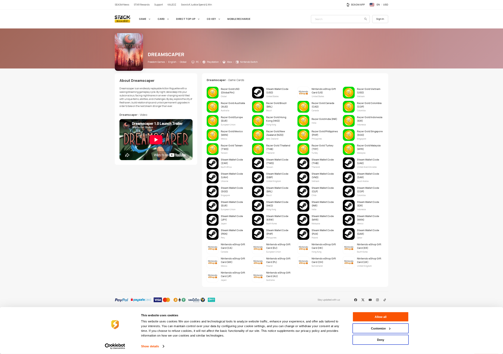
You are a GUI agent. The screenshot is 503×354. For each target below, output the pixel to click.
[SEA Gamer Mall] (122, 19)
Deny (380, 339)
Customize (378, 328)
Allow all (380, 316)
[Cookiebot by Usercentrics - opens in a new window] (115, 346)
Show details (150, 346)
